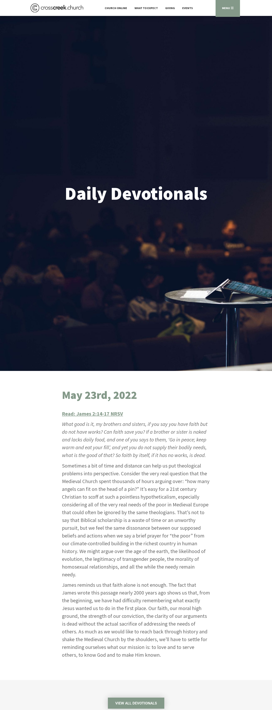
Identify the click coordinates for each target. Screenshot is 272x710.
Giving (170, 8)
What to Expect (146, 8)
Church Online (116, 8)
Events (187, 8)
